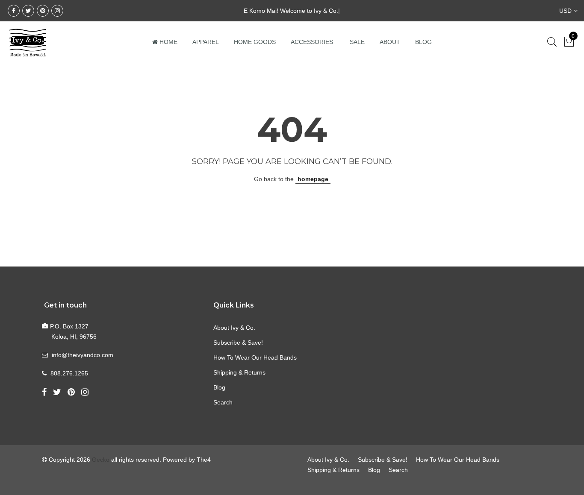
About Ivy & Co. (234, 327)
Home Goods (255, 41)
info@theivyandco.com (82, 354)
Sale (357, 41)
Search (223, 402)
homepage (313, 179)
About (390, 41)
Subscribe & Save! (238, 342)
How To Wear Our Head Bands (255, 357)
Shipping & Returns (239, 372)
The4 (204, 459)
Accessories (312, 41)
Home (168, 41)
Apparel (205, 41)
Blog (423, 41)
